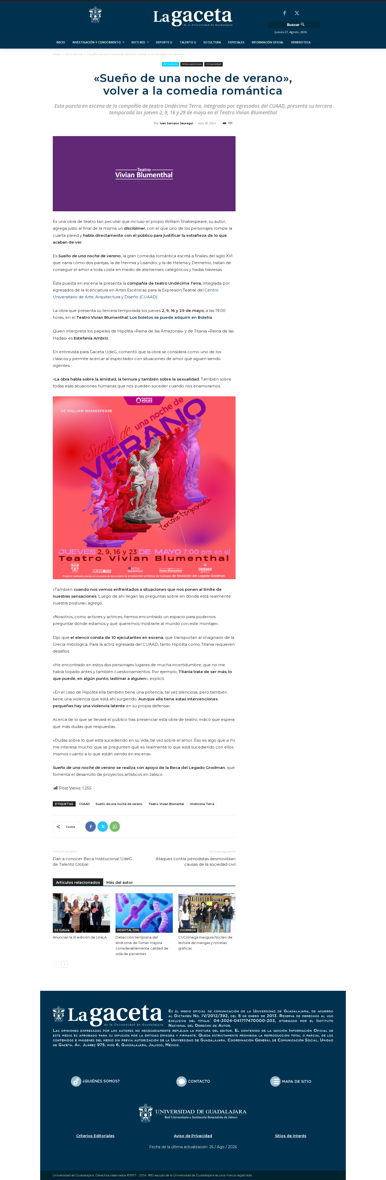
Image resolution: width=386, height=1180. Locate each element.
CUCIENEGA (188, 930)
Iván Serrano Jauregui (176, 123)
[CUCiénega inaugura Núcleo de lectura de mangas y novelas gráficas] (207, 913)
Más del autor (119, 882)
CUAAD (84, 804)
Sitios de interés (290, 1135)
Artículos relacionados (78, 882)
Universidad (213, 64)
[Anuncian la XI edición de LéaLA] (81, 913)
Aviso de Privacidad (193, 1135)
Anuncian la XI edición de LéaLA (80, 937)
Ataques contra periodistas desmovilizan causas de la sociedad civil (196, 861)
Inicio (57, 54)
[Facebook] (284, 13)
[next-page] (64, 964)
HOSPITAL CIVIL (128, 930)
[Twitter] (296, 13)
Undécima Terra (202, 804)
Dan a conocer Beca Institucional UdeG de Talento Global (92, 861)
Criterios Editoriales (95, 1135)
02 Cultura (74, 54)
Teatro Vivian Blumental (166, 804)
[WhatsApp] (114, 826)
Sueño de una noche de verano (119, 804)
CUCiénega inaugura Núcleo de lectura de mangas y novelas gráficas (205, 942)
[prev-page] (56, 964)
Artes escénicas (191, 64)
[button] (296, 25)
